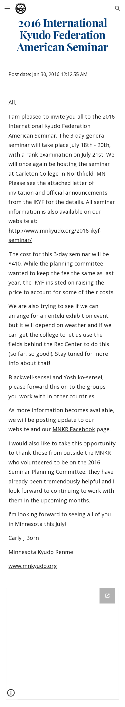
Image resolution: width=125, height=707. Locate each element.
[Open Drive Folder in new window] (107, 595)
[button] (7, 8)
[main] (62, 35)
